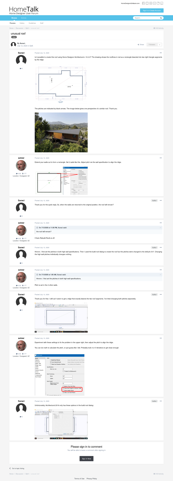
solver (21, 157)
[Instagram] (150, 3)
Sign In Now (86, 458)
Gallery (22, 23)
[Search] (161, 18)
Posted (42, 53)
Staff (41, 23)
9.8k (19, 173)
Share (141, 44)
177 (24, 173)
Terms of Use (79, 478)
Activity (23, 18)
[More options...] (160, 52)
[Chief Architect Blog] (161, 3)
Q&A (31, 46)
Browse (14, 18)
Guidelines (32, 23)
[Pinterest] (154, 3)
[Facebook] (143, 3)
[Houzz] (158, 3)
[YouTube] (147, 3)
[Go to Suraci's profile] (13, 44)
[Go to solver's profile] (21, 165)
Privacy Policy (92, 478)
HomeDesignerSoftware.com (130, 3)
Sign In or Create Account (152, 10)
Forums (12, 23)
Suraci (22, 43)
